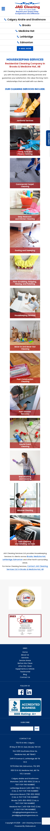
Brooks (26, 25)
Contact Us (25, 677)
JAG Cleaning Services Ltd (33, 823)
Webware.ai (30, 826)
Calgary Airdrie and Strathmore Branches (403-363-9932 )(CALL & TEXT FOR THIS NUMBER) (25, 781)
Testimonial (25, 671)
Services (25, 657)
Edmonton (26, 42)
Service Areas (25, 660)
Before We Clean (25, 663)
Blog (25, 674)
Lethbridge (26, 36)
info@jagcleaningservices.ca (25, 812)
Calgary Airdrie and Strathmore (26, 19)
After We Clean (25, 666)
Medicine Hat (26, 31)
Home (25, 652)
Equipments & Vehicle (25, 669)
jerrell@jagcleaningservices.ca (25, 815)
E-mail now (25, 48)
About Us (25, 655)
